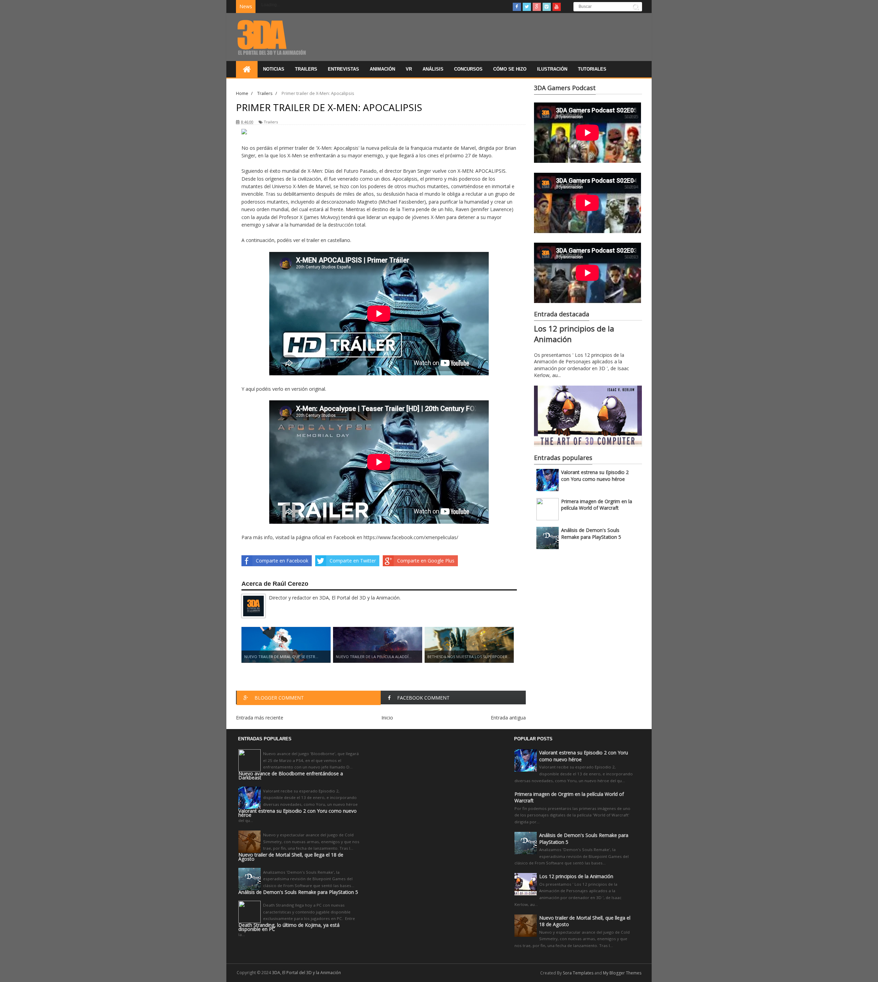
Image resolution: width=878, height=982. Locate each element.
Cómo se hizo (509, 69)
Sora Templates (578, 973)
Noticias (273, 69)
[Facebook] (517, 7)
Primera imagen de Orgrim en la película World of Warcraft (596, 504)
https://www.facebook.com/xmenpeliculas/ (411, 537)
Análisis (433, 69)
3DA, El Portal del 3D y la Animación (306, 972)
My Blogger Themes (622, 973)
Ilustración (552, 69)
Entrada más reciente (259, 717)
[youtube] (557, 7)
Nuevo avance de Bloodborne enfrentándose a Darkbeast (290, 776)
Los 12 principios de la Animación (576, 876)
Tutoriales (592, 69)
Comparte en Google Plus (425, 560)
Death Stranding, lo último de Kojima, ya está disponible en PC (289, 927)
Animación (382, 69)
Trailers (306, 69)
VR (409, 69)
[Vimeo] (547, 7)
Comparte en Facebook (282, 560)
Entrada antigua (508, 717)
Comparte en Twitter (353, 560)
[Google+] (537, 7)
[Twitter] (527, 7)
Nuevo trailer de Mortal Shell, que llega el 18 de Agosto (290, 857)
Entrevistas (343, 69)
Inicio (387, 717)
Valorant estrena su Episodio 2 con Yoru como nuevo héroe (595, 475)
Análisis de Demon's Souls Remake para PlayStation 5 (591, 533)
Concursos (468, 69)
